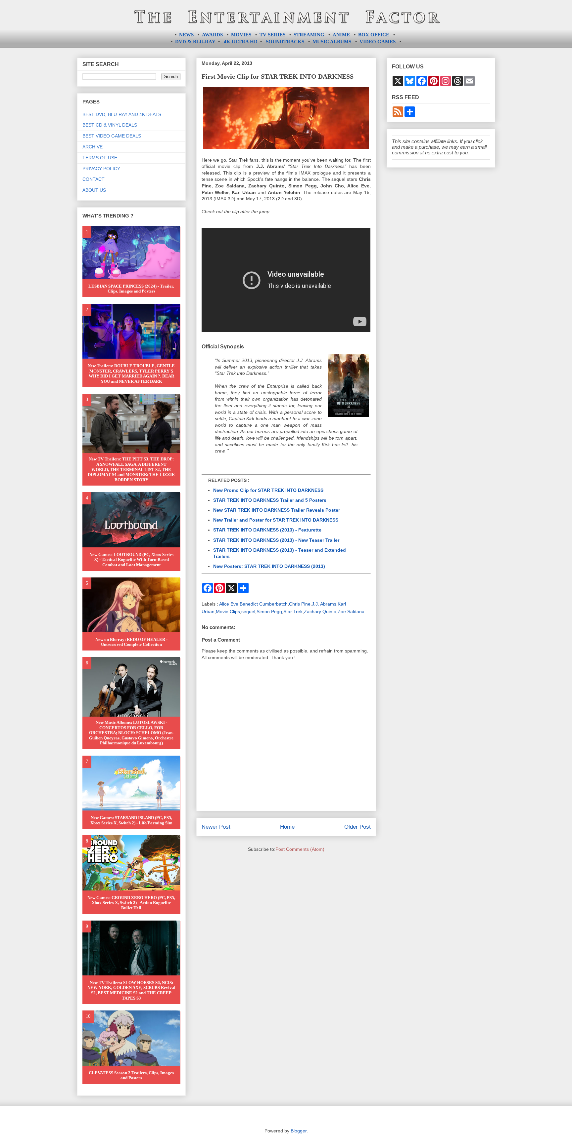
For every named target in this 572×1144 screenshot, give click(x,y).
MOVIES (241, 34)
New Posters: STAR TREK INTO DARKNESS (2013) (269, 566)
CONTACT (93, 179)
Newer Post (216, 827)
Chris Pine (299, 604)
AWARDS (212, 34)
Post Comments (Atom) (299, 849)
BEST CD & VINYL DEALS (109, 125)
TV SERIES (272, 34)
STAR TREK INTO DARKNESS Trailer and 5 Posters (269, 500)
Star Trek (293, 611)
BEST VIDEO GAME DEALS (111, 135)
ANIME (341, 34)
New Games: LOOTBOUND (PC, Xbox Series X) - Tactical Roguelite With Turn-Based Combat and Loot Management (131, 559)
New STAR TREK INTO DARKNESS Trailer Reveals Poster (276, 510)
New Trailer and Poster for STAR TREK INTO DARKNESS (275, 520)
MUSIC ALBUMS (331, 41)
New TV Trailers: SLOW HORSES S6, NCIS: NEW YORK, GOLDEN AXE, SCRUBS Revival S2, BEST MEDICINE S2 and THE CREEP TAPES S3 (131, 990)
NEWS (186, 34)
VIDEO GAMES (377, 41)
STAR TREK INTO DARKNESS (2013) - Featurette (267, 530)
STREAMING (309, 34)
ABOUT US (94, 190)
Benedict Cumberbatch (264, 604)
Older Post (357, 827)
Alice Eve (228, 604)
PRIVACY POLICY (101, 168)
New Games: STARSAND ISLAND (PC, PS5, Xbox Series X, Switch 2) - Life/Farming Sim (131, 820)
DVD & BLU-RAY (195, 41)
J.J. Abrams (324, 604)
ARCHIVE (92, 146)
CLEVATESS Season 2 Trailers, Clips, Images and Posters (131, 1075)
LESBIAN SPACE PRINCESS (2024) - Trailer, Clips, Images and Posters (131, 289)
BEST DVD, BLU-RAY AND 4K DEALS (121, 114)
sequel (248, 611)
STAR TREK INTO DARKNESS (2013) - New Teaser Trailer (276, 540)
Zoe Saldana (351, 611)
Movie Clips (228, 611)
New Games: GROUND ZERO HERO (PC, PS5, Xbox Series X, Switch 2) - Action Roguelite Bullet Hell (131, 902)
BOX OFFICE (373, 34)
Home (287, 827)
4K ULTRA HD (241, 41)
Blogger (299, 1130)
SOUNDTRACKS (285, 41)
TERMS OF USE (99, 157)
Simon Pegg (269, 611)
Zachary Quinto (320, 611)
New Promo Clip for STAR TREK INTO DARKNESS (268, 490)
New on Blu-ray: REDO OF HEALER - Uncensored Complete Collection (131, 642)
